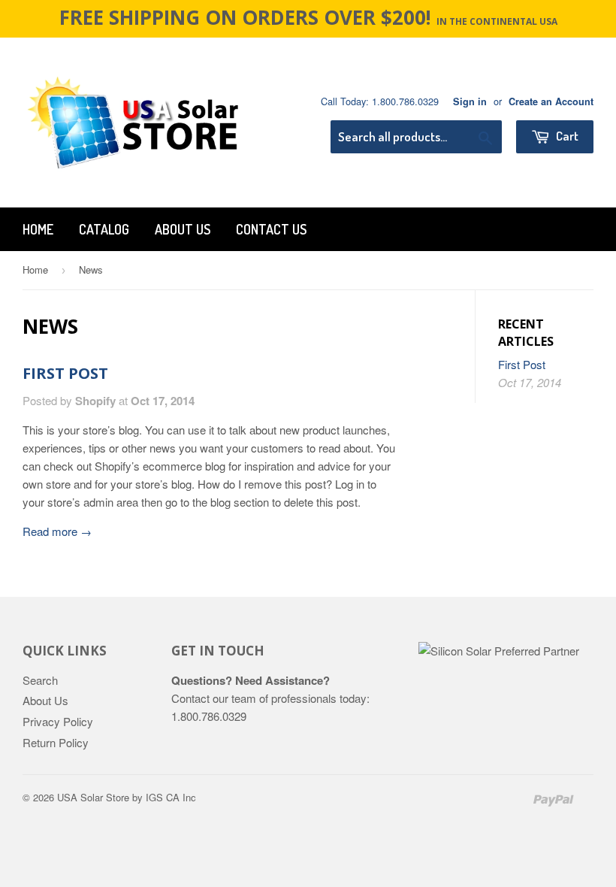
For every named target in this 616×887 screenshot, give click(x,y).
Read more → (57, 531)
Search (40, 680)
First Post (65, 373)
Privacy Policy (58, 721)
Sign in (470, 101)
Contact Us (271, 229)
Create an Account (551, 101)
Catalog (104, 229)
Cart (566, 136)
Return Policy (56, 742)
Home (38, 229)
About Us (182, 229)
